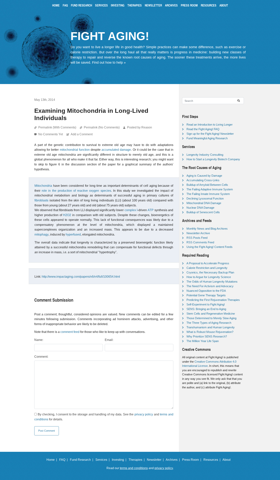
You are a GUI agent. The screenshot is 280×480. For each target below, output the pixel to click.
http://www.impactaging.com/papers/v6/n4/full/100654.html (81, 276)
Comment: (41, 356)
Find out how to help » (109, 62)
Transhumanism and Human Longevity (210, 327)
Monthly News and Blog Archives (207, 228)
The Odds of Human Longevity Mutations (212, 281)
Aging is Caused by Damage (204, 175)
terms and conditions (134, 468)
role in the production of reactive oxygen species (76, 190)
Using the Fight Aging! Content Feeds (209, 246)
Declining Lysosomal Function (205, 198)
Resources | (212, 459)
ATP (151, 210)
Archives (171, 5)
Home (56, 5)
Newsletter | (156, 459)
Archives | (173, 459)
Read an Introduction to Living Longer (209, 124)
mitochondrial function (75, 149)
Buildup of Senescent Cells (203, 212)
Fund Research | (82, 459)
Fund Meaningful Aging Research (207, 138)
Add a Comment (82, 134)
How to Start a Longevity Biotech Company (213, 159)
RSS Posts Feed (196, 237)
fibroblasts (41, 200)
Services (101, 5)
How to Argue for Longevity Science (208, 277)
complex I (131, 210)
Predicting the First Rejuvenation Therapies (213, 299)
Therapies (134, 5)
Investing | (120, 459)
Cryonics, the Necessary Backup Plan (210, 272)
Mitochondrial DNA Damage (203, 203)
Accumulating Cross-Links (202, 180)
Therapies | (137, 459)
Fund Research (81, 5)
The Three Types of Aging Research (208, 322)
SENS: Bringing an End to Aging (206, 309)
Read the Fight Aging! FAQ (202, 129)
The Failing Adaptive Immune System (209, 189)
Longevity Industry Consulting (204, 154)
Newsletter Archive (198, 233)
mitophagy (41, 234)
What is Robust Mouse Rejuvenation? (209, 331)
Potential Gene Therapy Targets (206, 295)
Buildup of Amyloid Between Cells (207, 184)
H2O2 (67, 215)
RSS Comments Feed (200, 242)
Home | (52, 459)
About (223, 5)
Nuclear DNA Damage (200, 207)
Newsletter (153, 5)
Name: (38, 339)
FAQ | (64, 459)
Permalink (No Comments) (102, 127)
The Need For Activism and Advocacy (210, 286)
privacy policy (143, 414)
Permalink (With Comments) (57, 127)
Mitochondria (43, 185)
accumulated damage (116, 149)
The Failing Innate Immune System (208, 194)
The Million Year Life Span (202, 341)
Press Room (189, 5)
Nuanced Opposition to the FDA (206, 290)
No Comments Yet (51, 134)
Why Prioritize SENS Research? (206, 336)
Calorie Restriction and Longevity (206, 267)
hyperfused (73, 234)
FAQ (65, 5)
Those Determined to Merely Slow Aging (211, 318)
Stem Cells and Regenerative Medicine (210, 313)
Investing (117, 5)
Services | (103, 459)
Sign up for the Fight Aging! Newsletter (210, 133)
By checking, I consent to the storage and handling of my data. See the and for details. (103, 417)
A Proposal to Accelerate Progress (207, 263)
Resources (208, 5)
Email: (109, 339)
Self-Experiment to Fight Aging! (205, 304)
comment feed (69, 331)
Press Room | (192, 459)
